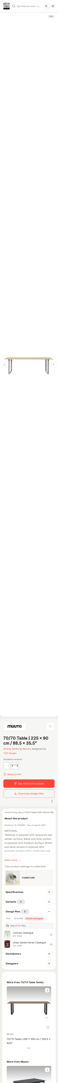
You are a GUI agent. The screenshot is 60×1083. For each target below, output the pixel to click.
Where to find (14, 774)
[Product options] (47, 990)
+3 (48, 1027)
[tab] (8, 918)
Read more (10, 860)
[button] (27, 1048)
